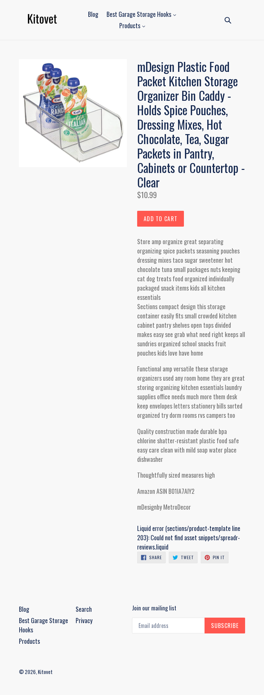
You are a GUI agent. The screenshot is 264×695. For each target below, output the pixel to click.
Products (130, 25)
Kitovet (45, 671)
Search (84, 609)
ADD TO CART (160, 219)
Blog (93, 14)
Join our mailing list (154, 608)
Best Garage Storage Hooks (140, 14)
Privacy (84, 620)
